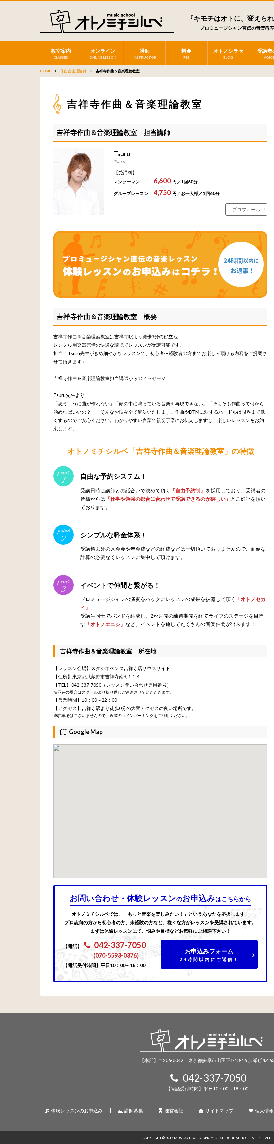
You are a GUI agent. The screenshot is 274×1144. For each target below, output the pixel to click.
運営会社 (173, 1110)
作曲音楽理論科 (73, 71)
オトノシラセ (228, 53)
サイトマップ (218, 1110)
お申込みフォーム (209, 954)
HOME (45, 71)
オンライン (102, 53)
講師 (144, 53)
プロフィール (246, 209)
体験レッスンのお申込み (76, 1110)
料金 (186, 53)
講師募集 (133, 1110)
